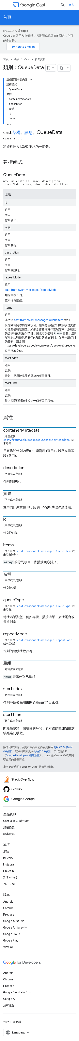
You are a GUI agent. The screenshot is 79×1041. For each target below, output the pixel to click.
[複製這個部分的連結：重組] (15, 663)
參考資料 (40, 59)
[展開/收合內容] (30, 79)
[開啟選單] (6, 5)
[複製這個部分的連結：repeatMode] (31, 634)
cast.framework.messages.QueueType (43, 606)
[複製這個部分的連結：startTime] (25, 715)
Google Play (10, 940)
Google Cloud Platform (17, 992)
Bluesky (8, 858)
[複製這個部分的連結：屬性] (17, 417)
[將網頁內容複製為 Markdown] (61, 67)
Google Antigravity (15, 927)
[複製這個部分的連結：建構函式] (27, 162)
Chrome (8, 908)
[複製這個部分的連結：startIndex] (26, 689)
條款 (6, 1022)
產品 (16, 59)
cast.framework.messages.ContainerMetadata (36, 439)
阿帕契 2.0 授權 (42, 751)
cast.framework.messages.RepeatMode (31, 289)
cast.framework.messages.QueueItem (38, 320)
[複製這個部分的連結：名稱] (15, 574)
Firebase (8, 914)
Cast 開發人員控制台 (16, 821)
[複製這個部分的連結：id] (10, 519)
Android (8, 901)
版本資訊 (9, 834)
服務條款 (9, 827)
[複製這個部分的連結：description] (28, 468)
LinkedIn (8, 871)
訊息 (29, 132)
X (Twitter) (10, 877)
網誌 (6, 851)
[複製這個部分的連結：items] (18, 545)
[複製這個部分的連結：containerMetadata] (44, 430)
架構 (16, 132)
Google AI (9, 998)
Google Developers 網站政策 (23, 755)
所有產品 (9, 1005)
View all (8, 947)
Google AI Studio (13, 921)
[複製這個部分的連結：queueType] (28, 600)
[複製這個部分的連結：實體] (15, 493)
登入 (71, 4)
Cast (40, 5)
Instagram (9, 864)
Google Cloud (11, 934)
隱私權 (17, 1022)
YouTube (9, 884)
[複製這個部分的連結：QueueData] (29, 175)
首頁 (7, 17)
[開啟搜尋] (62, 4)
